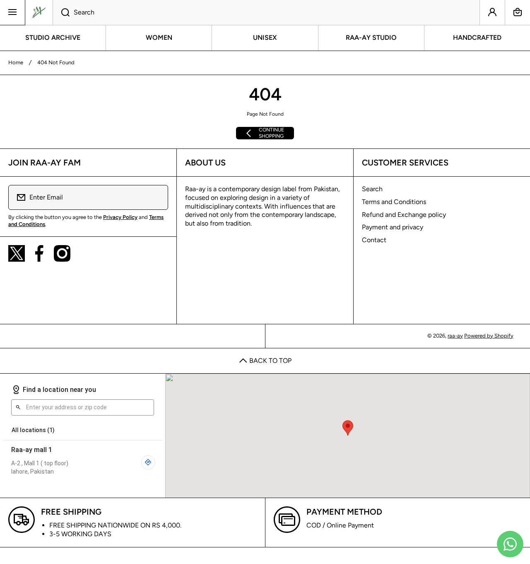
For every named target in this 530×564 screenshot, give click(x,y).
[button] (517, 12)
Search (372, 189)
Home (15, 62)
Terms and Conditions (394, 202)
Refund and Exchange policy (404, 215)
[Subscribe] (156, 197)
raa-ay (455, 336)
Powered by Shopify (488, 336)
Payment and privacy (392, 227)
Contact (374, 240)
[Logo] (39, 12)
